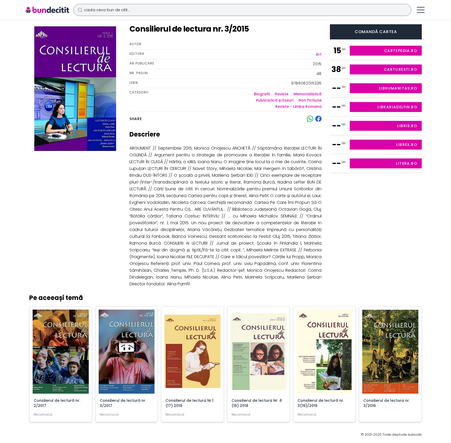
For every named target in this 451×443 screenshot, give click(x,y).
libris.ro (407, 125)
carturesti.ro (400, 69)
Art (319, 54)
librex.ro (406, 144)
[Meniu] (421, 10)
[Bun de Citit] (47, 10)
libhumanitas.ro (398, 88)
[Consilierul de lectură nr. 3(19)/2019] (324, 354)
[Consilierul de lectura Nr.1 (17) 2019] (192, 354)
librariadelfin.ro (397, 107)
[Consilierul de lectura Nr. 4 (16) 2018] (258, 354)
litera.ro (406, 163)
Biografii (262, 94)
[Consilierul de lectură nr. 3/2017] (127, 354)
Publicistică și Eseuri (274, 100)
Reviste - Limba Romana (298, 106)
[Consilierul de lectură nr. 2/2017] (61, 354)
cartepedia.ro (400, 50)
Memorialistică (308, 94)
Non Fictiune (310, 100)
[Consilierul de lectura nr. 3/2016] (390, 354)
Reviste (281, 94)
